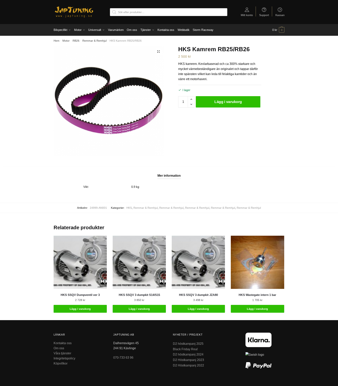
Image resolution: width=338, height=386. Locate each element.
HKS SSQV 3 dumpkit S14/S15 (139, 294)
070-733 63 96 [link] (123, 357)
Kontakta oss (63, 343)
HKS (129, 207)
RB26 (76, 40)
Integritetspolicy (64, 358)
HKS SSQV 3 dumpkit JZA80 (198, 294)
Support (264, 14)
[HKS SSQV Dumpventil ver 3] (80, 262)
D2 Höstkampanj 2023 (188, 360)
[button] (158, 51)
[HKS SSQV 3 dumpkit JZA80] (198, 262)
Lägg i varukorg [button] (80, 308)
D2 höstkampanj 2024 (188, 354)
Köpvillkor (60, 363)
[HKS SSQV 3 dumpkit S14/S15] (139, 262)
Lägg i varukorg (228, 102)
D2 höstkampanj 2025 (188, 343)
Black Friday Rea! (185, 349)
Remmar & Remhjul (94, 40)
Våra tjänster (62, 353)
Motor (66, 40)
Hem (56, 40)
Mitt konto (247, 14)
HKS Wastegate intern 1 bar (257, 294)
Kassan (280, 14)
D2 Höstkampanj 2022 (188, 365)
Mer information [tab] (169, 175)
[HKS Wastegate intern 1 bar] (257, 262)
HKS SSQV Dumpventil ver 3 (80, 294)
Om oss (59, 348)
